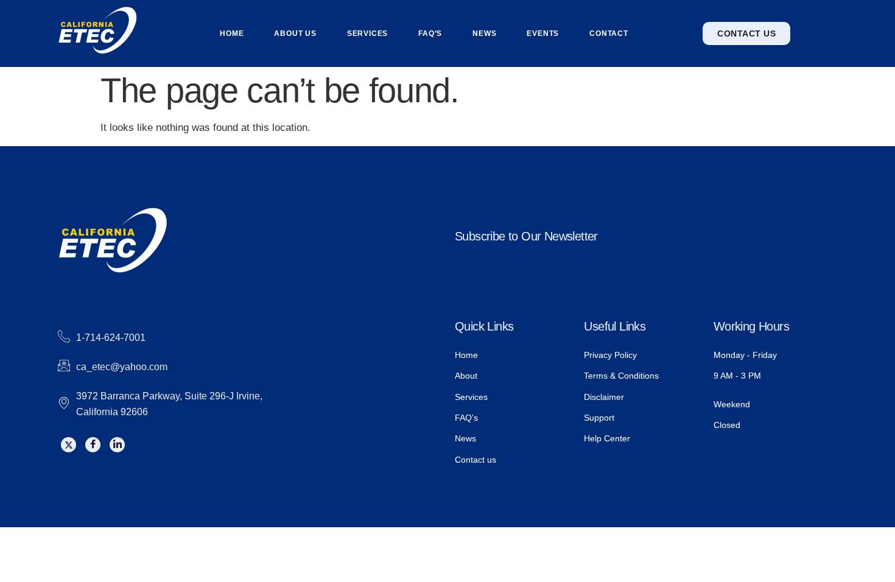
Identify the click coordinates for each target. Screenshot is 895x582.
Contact (608, 33)
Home (232, 33)
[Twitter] (68, 444)
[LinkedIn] (117, 444)
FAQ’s (430, 33)
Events (543, 33)
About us (295, 33)
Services (367, 33)
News (484, 33)
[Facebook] (92, 444)
